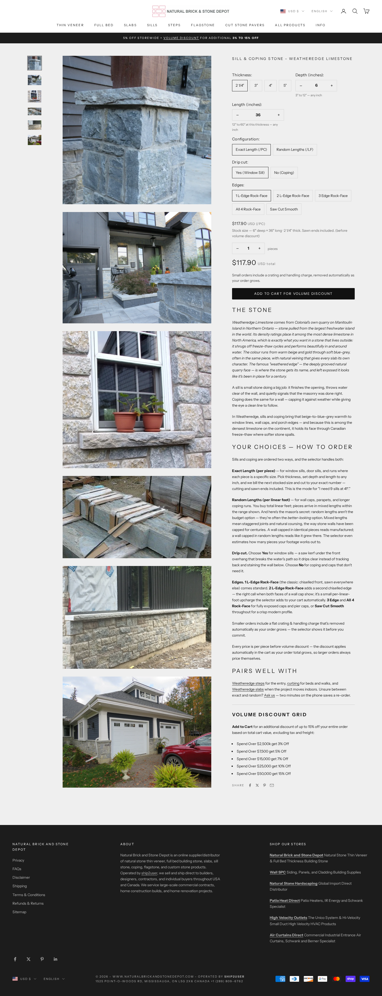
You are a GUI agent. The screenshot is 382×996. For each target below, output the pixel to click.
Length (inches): (247, 104)
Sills (152, 25)
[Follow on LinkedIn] (55, 959)
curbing (293, 683)
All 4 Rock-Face (248, 209)
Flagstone (203, 25)
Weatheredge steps (248, 683)
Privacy (18, 860)
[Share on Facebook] (250, 785)
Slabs (130, 25)
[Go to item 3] (34, 96)
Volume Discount (181, 38)
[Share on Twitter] (257, 785)
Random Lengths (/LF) (294, 149)
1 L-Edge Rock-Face (251, 195)
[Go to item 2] (34, 80)
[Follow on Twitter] (28, 959)
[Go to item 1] (34, 63)
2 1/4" (240, 85)
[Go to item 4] (34, 111)
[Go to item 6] (34, 140)
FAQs (16, 869)
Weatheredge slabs (248, 689)
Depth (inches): (309, 74)
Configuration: (246, 138)
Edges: (238, 184)
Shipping (19, 886)
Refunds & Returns (28, 903)
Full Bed (104, 25)
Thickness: (242, 74)
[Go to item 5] (34, 125)
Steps (174, 25)
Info (320, 25)
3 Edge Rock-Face (333, 195)
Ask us (269, 695)
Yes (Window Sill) (250, 172)
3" (256, 85)
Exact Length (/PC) (251, 149)
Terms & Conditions (28, 894)
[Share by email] (272, 785)
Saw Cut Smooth (284, 209)
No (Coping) (284, 172)
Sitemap (19, 912)
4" (270, 85)
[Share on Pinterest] (264, 785)
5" (285, 85)
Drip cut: (240, 161)
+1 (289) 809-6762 (227, 981)
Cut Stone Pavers (245, 25)
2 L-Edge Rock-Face (293, 195)
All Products (290, 25)
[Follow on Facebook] (15, 959)
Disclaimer (21, 877)
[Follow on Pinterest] (42, 959)
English (319, 11)
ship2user (149, 873)
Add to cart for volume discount (293, 293)
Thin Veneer (70, 25)
